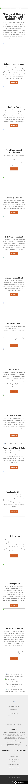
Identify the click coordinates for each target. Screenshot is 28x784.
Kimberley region (9, 380)
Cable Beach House (14, 767)
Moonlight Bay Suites (14, 759)
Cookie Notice (17, 724)
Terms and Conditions (14, 723)
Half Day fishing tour (18, 600)
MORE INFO (14, 82)
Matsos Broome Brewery (14, 764)
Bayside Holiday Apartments (14, 754)
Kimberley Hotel (14, 756)
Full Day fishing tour (12, 598)
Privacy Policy (10, 724)
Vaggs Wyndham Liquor (14, 762)
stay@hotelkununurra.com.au (14, 715)
